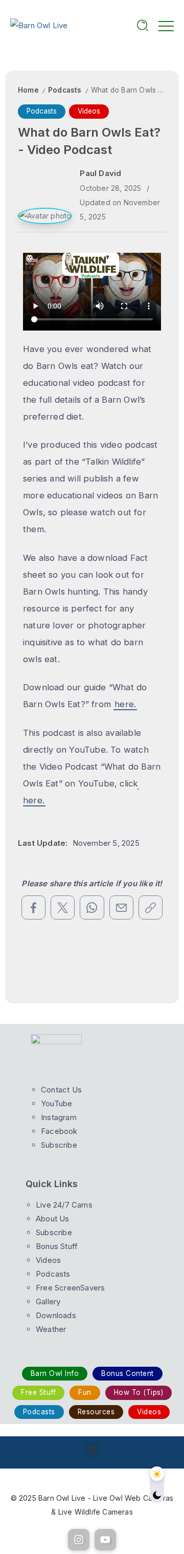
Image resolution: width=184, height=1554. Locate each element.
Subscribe (54, 1232)
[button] (92, 1449)
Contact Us (61, 1090)
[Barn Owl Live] (39, 25)
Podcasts (65, 90)
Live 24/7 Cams (64, 1205)
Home (28, 90)
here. (125, 704)
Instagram (59, 1117)
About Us (53, 1218)
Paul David (100, 173)
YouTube (56, 1103)
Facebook (59, 1131)
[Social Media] (78, 1539)
